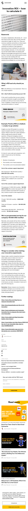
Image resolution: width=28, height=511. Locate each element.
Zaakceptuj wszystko (14, 507)
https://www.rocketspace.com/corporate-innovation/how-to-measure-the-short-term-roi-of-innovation (13, 312)
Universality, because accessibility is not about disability (12, 363)
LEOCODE (6, 2)
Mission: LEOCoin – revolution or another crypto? (12, 372)
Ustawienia (14, 503)
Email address (6, 383)
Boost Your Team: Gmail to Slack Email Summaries (12, 360)
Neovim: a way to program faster (8, 366)
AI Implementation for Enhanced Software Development (11, 369)
